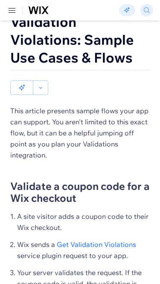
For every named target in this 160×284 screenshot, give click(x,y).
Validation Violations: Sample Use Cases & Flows (72, 39)
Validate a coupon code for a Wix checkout (80, 192)
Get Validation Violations (96, 244)
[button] (22, 88)
